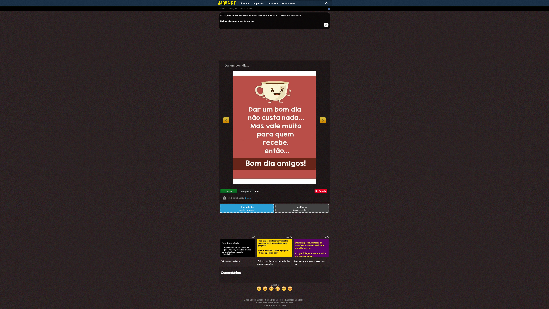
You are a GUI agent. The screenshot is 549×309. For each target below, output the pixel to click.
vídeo (249, 9)
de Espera (273, 3)
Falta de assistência (230, 261)
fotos (242, 9)
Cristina (248, 198)
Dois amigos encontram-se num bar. (309, 263)
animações (232, 9)
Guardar (323, 191)
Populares (258, 3)
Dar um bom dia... (237, 65)
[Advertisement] (274, 45)
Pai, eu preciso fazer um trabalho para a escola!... (273, 262)
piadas (222, 9)
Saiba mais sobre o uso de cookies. (237, 21)
